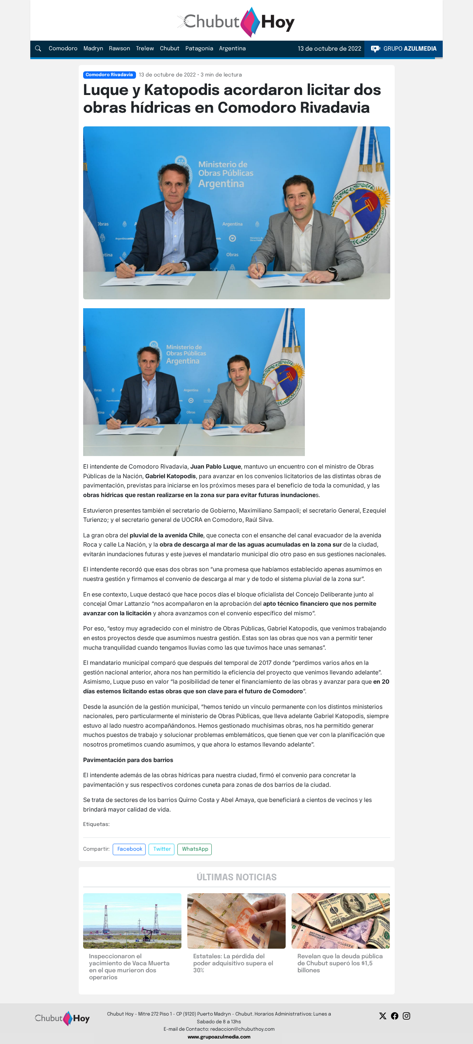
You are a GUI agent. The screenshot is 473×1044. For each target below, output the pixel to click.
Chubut (170, 49)
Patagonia (199, 49)
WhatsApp (195, 849)
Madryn (93, 49)
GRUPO (409, 49)
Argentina (232, 49)
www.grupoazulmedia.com (219, 1037)
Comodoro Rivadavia (109, 75)
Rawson (119, 49)
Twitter (162, 849)
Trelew (145, 49)
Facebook (130, 849)
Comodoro (63, 49)
